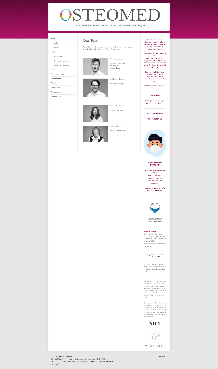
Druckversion (59, 356)
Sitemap (69, 356)
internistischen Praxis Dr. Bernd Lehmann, (155, 255)
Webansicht (162, 356)
